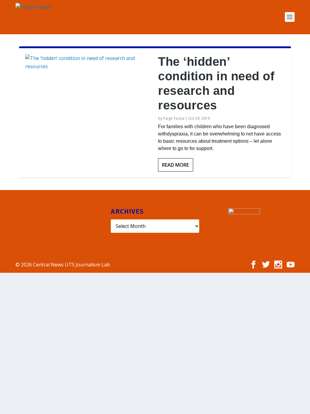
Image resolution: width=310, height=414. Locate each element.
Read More (175, 165)
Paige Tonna (173, 118)
